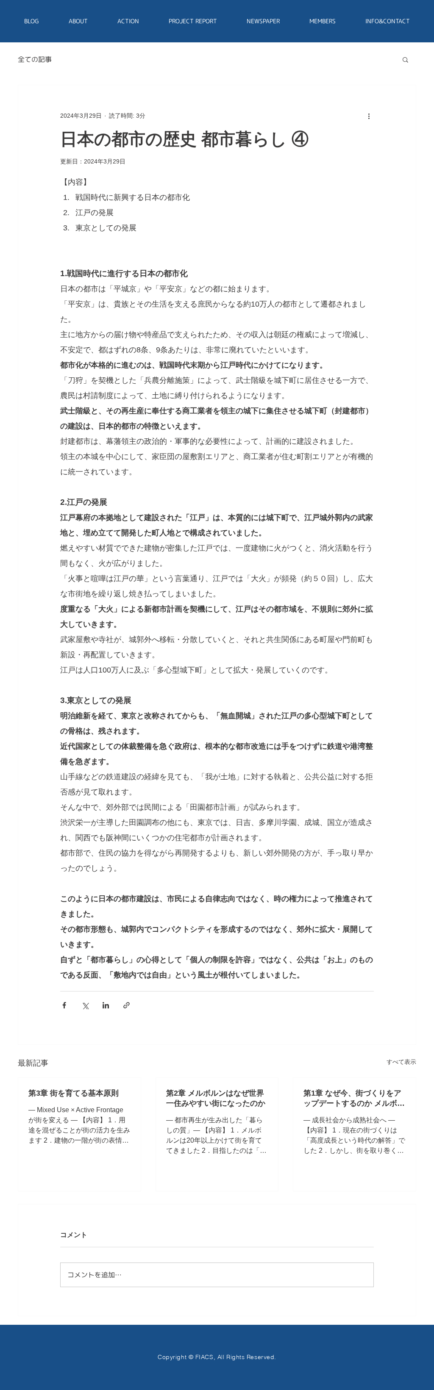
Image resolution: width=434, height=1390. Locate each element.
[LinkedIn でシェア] (106, 1005)
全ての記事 (35, 59)
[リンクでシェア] (126, 1005)
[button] (405, 59)
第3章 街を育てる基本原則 (73, 1093)
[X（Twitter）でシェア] (85, 1005)
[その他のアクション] (369, 116)
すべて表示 (401, 1061)
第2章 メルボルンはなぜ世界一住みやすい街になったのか (215, 1098)
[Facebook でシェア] (64, 1005)
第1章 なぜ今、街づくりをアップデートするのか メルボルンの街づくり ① (354, 1098)
